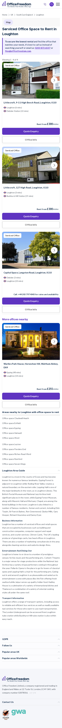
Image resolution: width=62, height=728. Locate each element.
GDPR (5, 639)
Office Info (31, 139)
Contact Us (8, 702)
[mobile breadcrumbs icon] (58, 4)
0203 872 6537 (46, 5)
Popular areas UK (10, 652)
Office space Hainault (12, 433)
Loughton (40, 15)
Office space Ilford (10, 438)
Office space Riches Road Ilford (16, 454)
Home (4, 15)
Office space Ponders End (14, 449)
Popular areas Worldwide (15, 658)
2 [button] (18, 395)
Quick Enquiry (30, 131)
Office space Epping (11, 428)
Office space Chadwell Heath (15, 418)
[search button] (30, 4)
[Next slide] (54, 80)
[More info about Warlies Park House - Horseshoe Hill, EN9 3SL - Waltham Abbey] (31, 358)
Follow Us (7, 645)
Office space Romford (12, 459)
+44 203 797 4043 (26, 294)
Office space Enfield (11, 423)
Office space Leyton (11, 444)
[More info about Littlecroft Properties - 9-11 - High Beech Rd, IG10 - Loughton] (31, 96)
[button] (12, 330)
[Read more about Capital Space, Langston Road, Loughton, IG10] (31, 288)
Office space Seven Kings (14, 464)
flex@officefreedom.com (18, 51)
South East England (24, 15)
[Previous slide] (7, 80)
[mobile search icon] (51, 4)
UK (12, 15)
